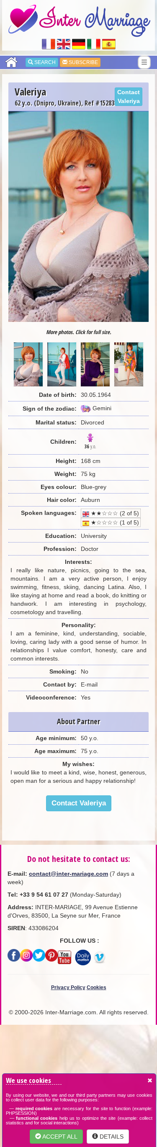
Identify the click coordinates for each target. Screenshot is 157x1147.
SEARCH (44, 62)
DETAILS (111, 1136)
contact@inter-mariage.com (68, 873)
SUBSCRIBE (82, 62)
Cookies (96, 987)
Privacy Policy (68, 987)
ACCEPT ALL (59, 1136)
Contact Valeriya (128, 96)
